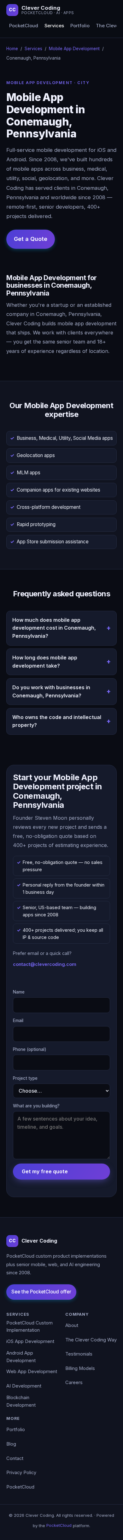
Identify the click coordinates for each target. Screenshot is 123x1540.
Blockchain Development (21, 1401)
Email (18, 1020)
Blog (11, 1444)
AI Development (23, 1386)
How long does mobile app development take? (44, 661)
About (71, 1325)
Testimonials (78, 1354)
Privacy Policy (21, 1472)
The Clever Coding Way (91, 1340)
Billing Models (80, 1368)
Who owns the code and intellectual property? (56, 721)
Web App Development (31, 1371)
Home (12, 48)
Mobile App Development (74, 48)
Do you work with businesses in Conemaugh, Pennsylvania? (51, 691)
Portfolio (80, 26)
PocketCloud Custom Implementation (29, 1326)
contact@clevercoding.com (44, 964)
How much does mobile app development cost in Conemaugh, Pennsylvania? (54, 628)
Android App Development (21, 1356)
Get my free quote (45, 1171)
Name (19, 991)
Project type (25, 1078)
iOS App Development (30, 1341)
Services (54, 26)
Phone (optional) (29, 1049)
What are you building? (36, 1105)
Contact (14, 1458)
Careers (74, 1382)
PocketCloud (23, 26)
